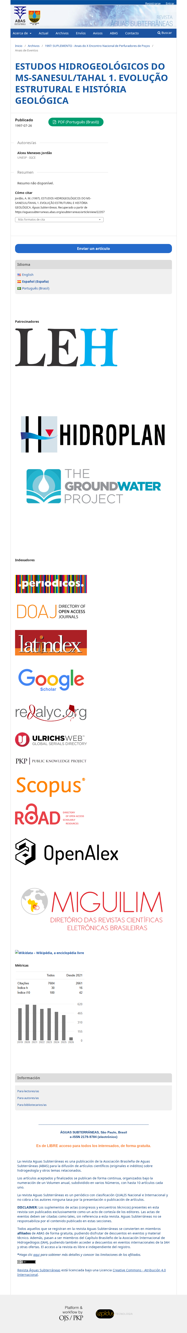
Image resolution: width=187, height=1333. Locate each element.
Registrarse (153, 3)
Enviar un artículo (93, 248)
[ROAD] (49, 823)
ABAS (114, 33)
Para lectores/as (28, 1091)
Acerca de (21, 33)
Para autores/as (28, 1098)
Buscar (166, 32)
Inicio (18, 46)
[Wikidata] (49, 953)
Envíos (81, 33)
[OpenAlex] (67, 864)
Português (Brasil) (35, 288)
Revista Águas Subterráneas (38, 1270)
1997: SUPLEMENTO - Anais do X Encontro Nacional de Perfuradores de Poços (97, 46)
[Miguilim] (93, 935)
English (28, 274)
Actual (43, 33)
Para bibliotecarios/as (32, 1105)
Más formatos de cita (31, 219)
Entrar (170, 3)
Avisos (98, 33)
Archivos (62, 33)
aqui (36, 1254)
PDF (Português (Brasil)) (78, 121)
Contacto (132, 33)
